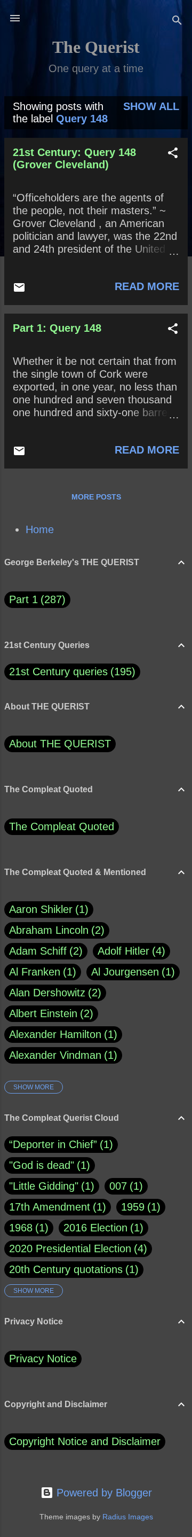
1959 (133, 1207)
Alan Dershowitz (53, 992)
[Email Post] (19, 290)
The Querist (96, 47)
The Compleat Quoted (61, 826)
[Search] (177, 21)
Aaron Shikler (47, 909)
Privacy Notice (43, 1358)
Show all (151, 106)
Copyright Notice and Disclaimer (85, 1441)
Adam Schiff (44, 951)
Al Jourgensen (131, 972)
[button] (172, 154)
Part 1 (35, 599)
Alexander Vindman (61, 1055)
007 (118, 1186)
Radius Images (127, 1516)
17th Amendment (49, 1207)
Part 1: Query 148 (57, 328)
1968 (21, 1228)
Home (40, 529)
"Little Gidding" (43, 1186)
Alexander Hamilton (61, 1034)
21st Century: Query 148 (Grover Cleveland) (74, 158)
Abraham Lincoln (55, 930)
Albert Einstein (49, 1013)
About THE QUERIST (60, 744)
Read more (147, 286)
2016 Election (95, 1228)
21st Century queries (58, 671)
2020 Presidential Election (70, 1248)
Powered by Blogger (102, 1493)
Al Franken (41, 972)
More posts (96, 497)
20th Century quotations (66, 1269)
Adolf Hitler (130, 951)
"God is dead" (41, 1165)
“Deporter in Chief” (53, 1144)
